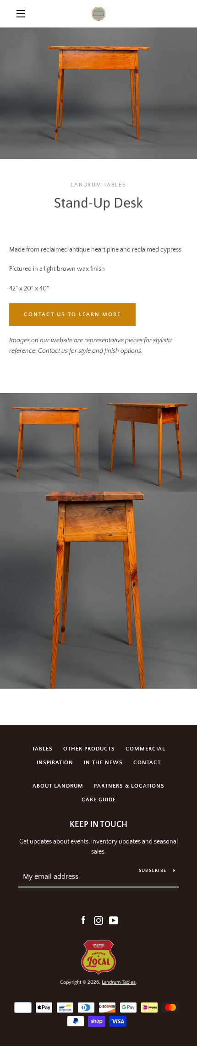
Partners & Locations (129, 786)
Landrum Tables (119, 982)
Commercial (145, 749)
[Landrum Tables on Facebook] (83, 920)
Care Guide (99, 800)
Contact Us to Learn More (72, 315)
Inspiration (55, 763)
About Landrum (58, 786)
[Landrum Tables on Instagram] (98, 920)
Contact (147, 763)
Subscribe (152, 870)
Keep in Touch (98, 824)
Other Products (89, 749)
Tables (42, 749)
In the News (103, 763)
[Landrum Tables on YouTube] (113, 920)
